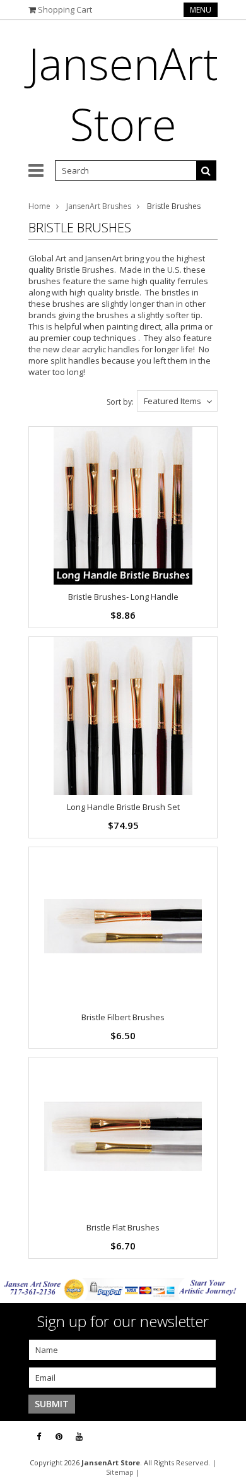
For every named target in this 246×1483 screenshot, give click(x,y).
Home (39, 206)
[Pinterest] (59, 1436)
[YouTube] (79, 1436)
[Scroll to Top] (227, 1436)
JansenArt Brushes (98, 206)
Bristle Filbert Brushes (123, 1017)
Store (123, 93)
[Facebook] (39, 1436)
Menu (200, 9)
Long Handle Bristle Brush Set (123, 807)
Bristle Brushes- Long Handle (123, 596)
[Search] (206, 170)
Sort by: (120, 401)
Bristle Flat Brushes (123, 1227)
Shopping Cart (65, 9)
